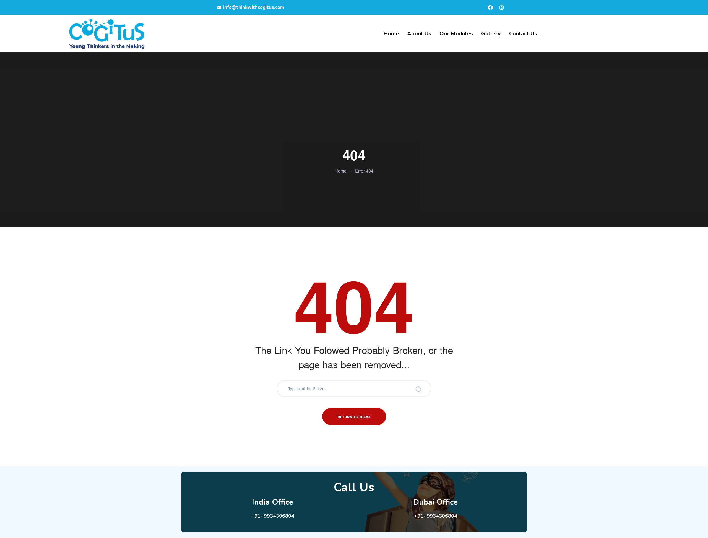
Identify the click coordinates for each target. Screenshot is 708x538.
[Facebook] (490, 7)
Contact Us (523, 33)
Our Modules (456, 33)
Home (391, 33)
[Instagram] (502, 7)
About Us (419, 33)
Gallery (491, 33)
